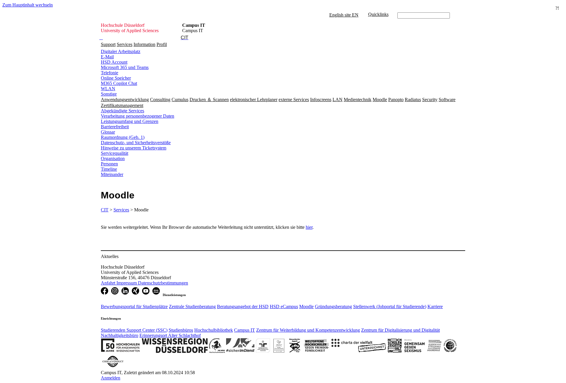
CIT (104, 209)
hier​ (309, 227)
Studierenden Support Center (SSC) (134, 330)
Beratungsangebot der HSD (243, 306)
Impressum (127, 282)
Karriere (435, 306)
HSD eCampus (284, 306)
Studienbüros (181, 330)
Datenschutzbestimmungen (163, 282)
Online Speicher (116, 77)
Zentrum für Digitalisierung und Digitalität (400, 330)
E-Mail (107, 56)
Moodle (306, 306)
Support (108, 44)
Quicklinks (378, 14)
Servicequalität (114, 153)
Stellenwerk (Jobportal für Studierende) (389, 306)
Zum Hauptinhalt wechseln (27, 4)
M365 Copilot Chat (119, 83)
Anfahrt (108, 282)
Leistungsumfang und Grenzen (129, 121)
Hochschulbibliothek (213, 330)
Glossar (108, 131)
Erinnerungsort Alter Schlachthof (170, 335)
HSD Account (114, 62)
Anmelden (110, 377)
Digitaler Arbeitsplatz (120, 51)
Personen (109, 163)
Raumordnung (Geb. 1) (122, 137)
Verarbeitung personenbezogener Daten (137, 116)
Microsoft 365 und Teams (125, 67)
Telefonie (109, 72)
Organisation (113, 158)
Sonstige (109, 93)
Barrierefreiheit (115, 126)
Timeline (109, 169)
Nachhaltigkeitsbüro (119, 335)
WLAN (108, 88)
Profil (162, 44)
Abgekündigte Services (122, 110)
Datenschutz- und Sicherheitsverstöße (136, 142)
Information (144, 44)
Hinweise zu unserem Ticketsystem (133, 147)
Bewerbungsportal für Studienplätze (134, 306)
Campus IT (244, 330)
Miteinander (112, 174)
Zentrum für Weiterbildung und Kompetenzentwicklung (308, 330)
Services (124, 44)
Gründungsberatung (333, 306)
